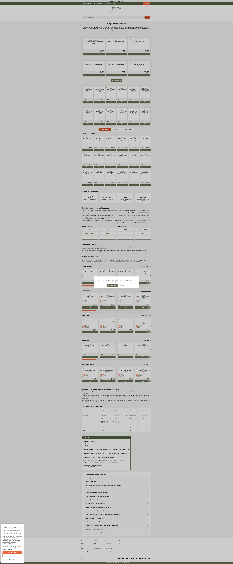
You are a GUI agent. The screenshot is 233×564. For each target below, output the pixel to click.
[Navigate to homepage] (134, 540)
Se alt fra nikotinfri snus (145, 365)
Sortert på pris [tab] (116, 129)
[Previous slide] (83, 275)
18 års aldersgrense (109, 551)
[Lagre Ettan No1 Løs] (118, 343)
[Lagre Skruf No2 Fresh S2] (118, 319)
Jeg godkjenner (12, 552)
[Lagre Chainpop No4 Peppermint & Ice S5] (118, 170)
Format (84, 94)
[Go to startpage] (116, 8)
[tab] (89, 285)
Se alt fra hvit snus (146, 315)
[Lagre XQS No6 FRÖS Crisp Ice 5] (84, 109)
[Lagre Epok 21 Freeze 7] (106, 87)
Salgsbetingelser (108, 548)
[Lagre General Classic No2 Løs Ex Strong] (136, 343)
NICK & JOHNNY (143, 229)
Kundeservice (84, 540)
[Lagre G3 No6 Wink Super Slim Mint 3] (136, 319)
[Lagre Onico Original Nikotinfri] (118, 368)
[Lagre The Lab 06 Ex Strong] (118, 294)
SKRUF (125, 229)
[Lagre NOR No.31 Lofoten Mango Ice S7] (118, 136)
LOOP (107, 233)
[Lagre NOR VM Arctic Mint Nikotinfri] (83, 368)
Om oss (107, 540)
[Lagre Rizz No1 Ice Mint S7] (118, 153)
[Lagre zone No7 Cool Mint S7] (118, 87)
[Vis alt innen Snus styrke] (130, 12)
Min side (94, 543)
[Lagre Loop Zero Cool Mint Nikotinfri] (136, 368)
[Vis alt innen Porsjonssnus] (107, 12)
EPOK (90, 229)
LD (125, 238)
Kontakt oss (83, 543)
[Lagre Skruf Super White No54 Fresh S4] (100, 269)
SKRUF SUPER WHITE (90, 233)
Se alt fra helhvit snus (145, 266)
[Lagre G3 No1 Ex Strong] (83, 294)
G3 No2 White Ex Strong (102, 415)
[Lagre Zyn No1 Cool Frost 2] (130, 40)
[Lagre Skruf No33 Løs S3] (83, 343)
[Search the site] (147, 17)
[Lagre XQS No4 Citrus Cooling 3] (95, 109)
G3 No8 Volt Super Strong (130, 415)
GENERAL (143, 233)
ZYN (108, 229)
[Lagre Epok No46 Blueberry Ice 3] (94, 136)
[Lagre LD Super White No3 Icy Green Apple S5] (129, 109)
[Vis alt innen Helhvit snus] (98, 12)
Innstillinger (12, 559)
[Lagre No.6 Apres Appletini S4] (141, 109)
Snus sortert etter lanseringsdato (116, 1)
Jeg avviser (12, 555)
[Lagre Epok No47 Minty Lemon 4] (83, 136)
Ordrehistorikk (96, 546)
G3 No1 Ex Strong (116, 415)
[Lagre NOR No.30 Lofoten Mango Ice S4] (106, 136)
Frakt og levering (84, 551)
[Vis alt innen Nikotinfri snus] (116, 12)
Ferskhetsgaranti (108, 546)
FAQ (82, 548)
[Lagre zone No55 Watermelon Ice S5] (84, 62)
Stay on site (122, 285)
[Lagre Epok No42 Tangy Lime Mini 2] (95, 87)
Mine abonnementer (97, 548)
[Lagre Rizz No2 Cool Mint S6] (106, 153)
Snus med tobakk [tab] (128, 129)
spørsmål (130, 396)
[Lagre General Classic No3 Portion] (100, 294)
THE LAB (143, 238)
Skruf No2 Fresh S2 (144, 415)
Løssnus (121, 12)
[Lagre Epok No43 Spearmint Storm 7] (107, 40)
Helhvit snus (95, 12)
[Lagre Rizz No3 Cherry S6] (94, 153)
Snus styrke (127, 12)
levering (141, 396)
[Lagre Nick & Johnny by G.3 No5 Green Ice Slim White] (141, 87)
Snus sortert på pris (116, 80)
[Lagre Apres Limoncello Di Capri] (141, 153)
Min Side (95, 540)
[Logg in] (137, 3)
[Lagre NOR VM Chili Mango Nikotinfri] (100, 368)
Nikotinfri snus (113, 12)
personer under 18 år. (140, 222)
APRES (107, 238)
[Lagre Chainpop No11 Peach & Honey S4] (141, 170)
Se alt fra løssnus (146, 340)
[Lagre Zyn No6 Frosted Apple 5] (107, 62)
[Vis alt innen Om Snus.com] (148, 12)
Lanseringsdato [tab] (105, 129)
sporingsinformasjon (144, 212)
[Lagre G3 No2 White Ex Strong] (83, 319)
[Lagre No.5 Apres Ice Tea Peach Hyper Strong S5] (136, 269)
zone (90, 238)
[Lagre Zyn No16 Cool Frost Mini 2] (129, 87)
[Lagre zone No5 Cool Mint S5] (84, 87)
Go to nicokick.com (112, 285)
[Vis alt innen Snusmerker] (90, 12)
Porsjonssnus (104, 12)
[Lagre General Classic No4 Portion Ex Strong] (136, 294)
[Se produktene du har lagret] (140, 3)
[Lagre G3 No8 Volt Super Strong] (100, 319)
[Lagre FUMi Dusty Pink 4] (106, 109)
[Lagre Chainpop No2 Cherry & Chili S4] (94, 170)
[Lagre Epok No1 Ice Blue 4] (130, 62)
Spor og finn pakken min (86, 546)
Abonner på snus (136, 12)
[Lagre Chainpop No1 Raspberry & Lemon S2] (106, 170)
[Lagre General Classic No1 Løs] (100, 343)
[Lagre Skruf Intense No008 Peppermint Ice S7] (84, 40)
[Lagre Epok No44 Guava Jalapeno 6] (118, 109)
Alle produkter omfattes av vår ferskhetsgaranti (96, 396)
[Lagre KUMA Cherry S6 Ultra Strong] (118, 269)
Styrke (84, 95)
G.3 (125, 233)
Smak (83, 145)
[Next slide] (150, 275)
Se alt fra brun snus (146, 291)
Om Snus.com (145, 12)
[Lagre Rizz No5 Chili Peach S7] (83, 153)
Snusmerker (87, 12)
